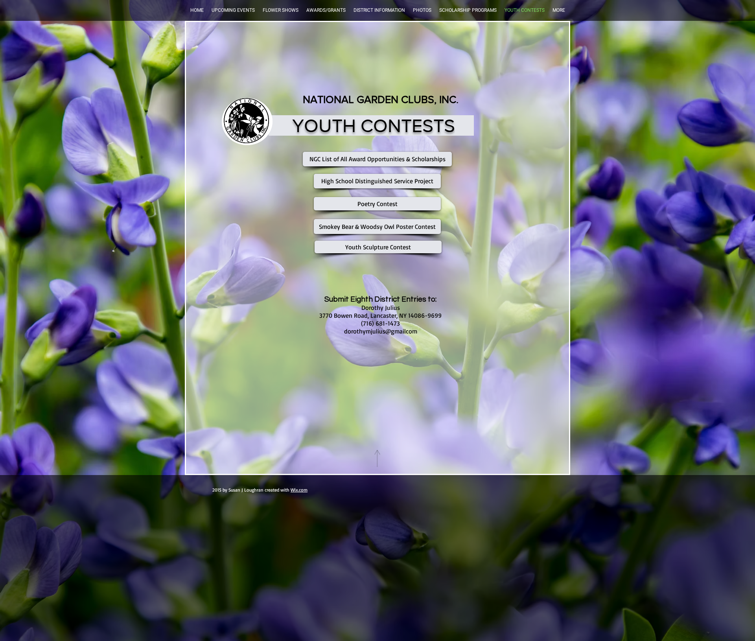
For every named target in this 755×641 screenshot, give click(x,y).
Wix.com (299, 490)
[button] (233, 10)
